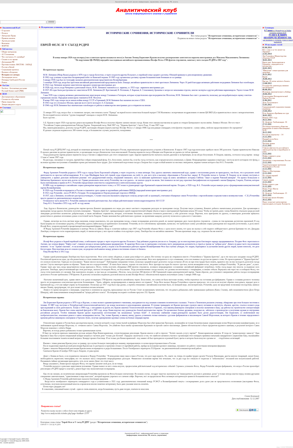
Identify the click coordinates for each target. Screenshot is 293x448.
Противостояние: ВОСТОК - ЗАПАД (16, 65)
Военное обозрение (9, 72)
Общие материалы (8, 52)
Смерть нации (268, 180)
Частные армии (268, 143)
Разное (4, 82)
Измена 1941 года (269, 118)
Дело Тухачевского (270, 103)
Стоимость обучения (10, 99)
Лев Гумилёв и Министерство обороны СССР (274, 57)
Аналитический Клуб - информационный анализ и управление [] (146, 434)
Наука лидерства (8, 102)
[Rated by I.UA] (7, 114)
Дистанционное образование (13, 97)
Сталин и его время (9, 59)
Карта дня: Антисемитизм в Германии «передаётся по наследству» (273, 64)
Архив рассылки (8, 41)
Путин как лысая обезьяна (273, 198)
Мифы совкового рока (271, 156)
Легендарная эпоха (9, 77)
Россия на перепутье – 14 (272, 135)
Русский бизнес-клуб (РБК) (12, 91)
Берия (264, 77)
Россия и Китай (7, 67)
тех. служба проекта (7, 443)
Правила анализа (8, 38)
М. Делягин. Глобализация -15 (274, 193)
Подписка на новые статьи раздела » (218, 38)
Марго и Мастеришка (271, 171)
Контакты (5, 43)
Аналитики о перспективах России (276, 160)
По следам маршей (270, 175)
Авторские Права (8, 36)
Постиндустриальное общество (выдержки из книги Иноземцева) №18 (276, 128)
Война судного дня (270, 184)
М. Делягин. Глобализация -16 (274, 122)
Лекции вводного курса (11, 104)
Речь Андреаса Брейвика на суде (275, 113)
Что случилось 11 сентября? (13, 57)
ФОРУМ (5, 46)
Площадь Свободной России (13, 80)
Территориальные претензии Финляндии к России (274, 166)
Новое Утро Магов (270, 189)
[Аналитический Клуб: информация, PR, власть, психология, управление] (146, 16)
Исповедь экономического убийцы (276, 92)
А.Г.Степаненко (7, 54)
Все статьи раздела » (225, 36)
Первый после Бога (270, 139)
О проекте (5, 31)
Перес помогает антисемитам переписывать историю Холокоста (276, 203)
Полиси (4, 33)
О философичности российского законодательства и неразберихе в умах (276, 150)
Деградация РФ (7, 62)
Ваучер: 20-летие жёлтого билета (276, 81)
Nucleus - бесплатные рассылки (14, 88)
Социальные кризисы (10, 70)
